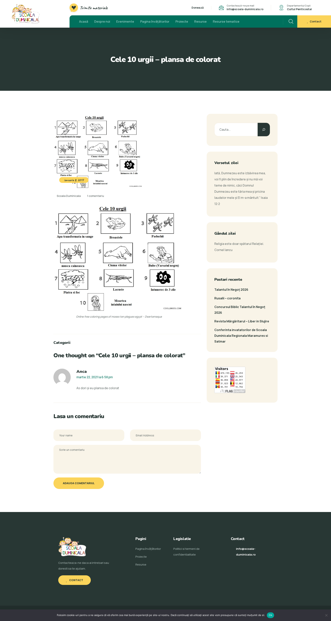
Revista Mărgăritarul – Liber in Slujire (241, 321)
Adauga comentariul (79, 483)
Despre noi (102, 21)
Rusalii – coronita (227, 298)
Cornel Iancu (223, 250)
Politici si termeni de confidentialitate (186, 552)
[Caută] (264, 129)
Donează (198, 7)
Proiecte (181, 21)
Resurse (200, 21)
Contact (315, 21)
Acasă (83, 21)
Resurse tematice (226, 21)
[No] (326, 615)
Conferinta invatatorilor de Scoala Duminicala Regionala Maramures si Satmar (241, 336)
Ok (270, 615)
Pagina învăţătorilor (154, 21)
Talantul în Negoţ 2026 (231, 289)
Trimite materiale (93, 8)
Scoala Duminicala (68, 196)
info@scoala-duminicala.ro (245, 9)
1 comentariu (95, 196)
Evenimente (125, 21)
